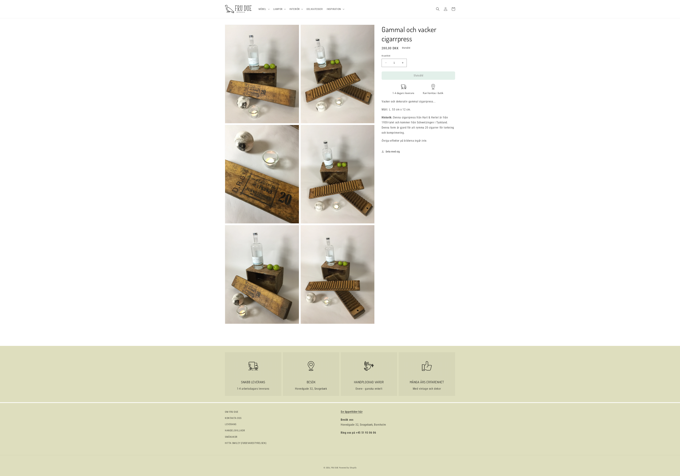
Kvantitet (386, 55)
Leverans (230, 424)
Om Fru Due (231, 411)
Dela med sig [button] (393, 151)
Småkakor (231, 436)
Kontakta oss (233, 418)
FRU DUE (334, 468)
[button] (263, 9)
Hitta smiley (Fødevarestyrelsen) (245, 443)
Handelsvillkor (235, 430)
